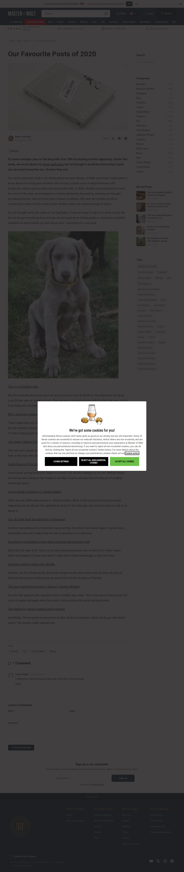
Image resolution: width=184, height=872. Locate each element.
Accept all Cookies (124, 461)
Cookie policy (132, 453)
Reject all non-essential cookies (93, 461)
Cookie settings (61, 461)
